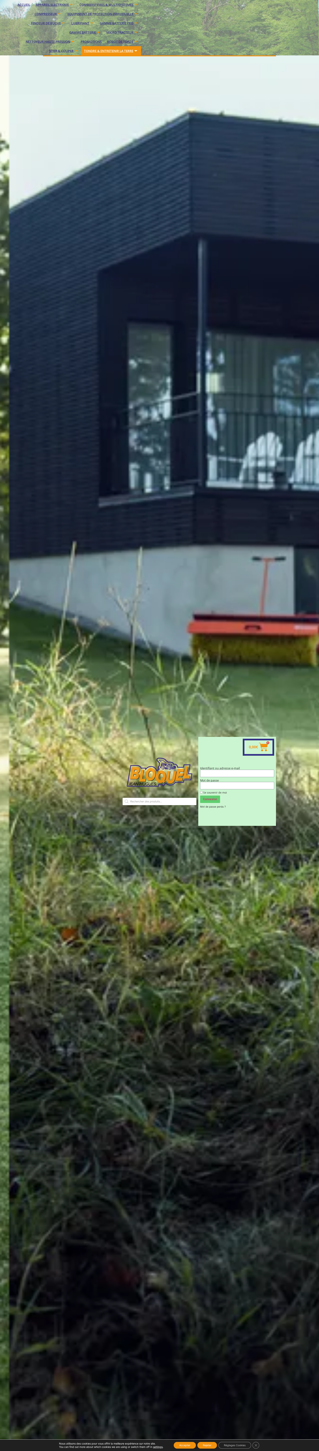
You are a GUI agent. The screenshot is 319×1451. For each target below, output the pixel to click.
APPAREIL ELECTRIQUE (52, 5)
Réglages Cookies (235, 1445)
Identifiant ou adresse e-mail (220, 768)
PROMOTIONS (91, 42)
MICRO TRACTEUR (119, 32)
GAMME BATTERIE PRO (116, 23)
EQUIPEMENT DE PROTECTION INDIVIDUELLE (100, 14)
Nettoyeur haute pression (48, 42)
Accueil (24, 5)
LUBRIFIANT (80, 23)
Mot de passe (209, 780)
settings (158, 1446)
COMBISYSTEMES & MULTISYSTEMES (106, 5)
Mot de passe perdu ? (213, 806)
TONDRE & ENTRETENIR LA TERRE (108, 51)
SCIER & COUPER (61, 51)
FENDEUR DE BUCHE (46, 23)
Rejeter (207, 1445)
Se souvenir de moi (215, 792)
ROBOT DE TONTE (120, 42)
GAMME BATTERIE (82, 32)
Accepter (184, 1445)
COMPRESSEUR (46, 14)
